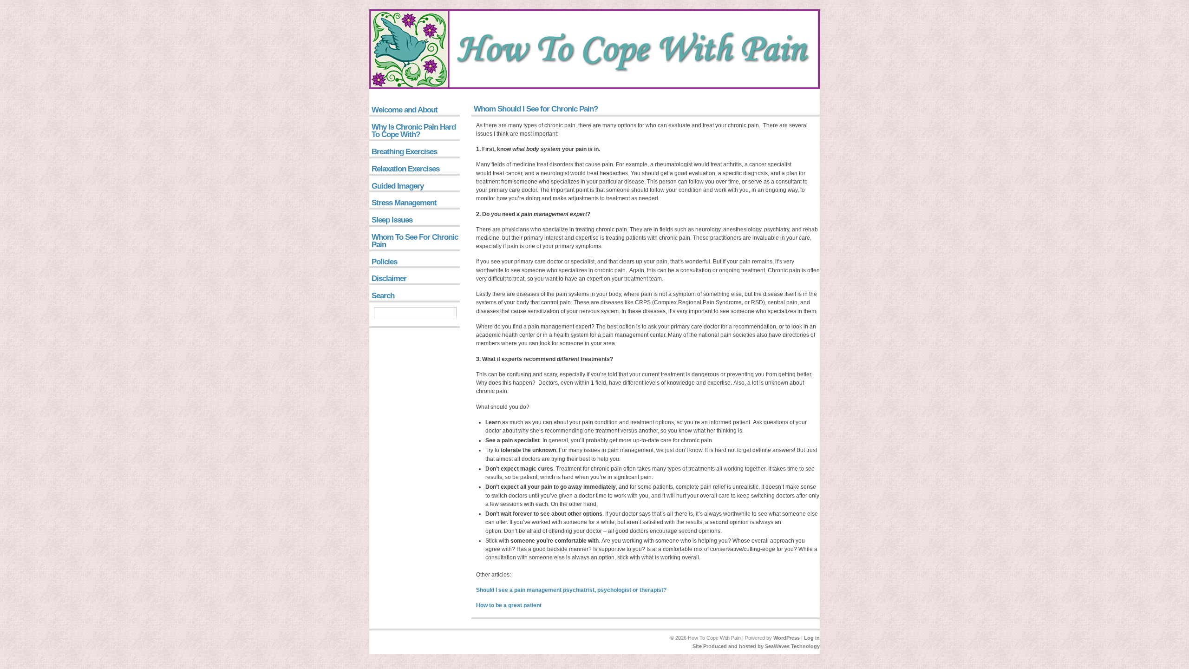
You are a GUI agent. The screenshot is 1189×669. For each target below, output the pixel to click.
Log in (812, 638)
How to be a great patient (509, 605)
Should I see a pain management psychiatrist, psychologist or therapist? (571, 590)
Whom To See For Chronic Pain (415, 241)
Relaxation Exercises (405, 168)
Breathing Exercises (404, 151)
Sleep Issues (392, 220)
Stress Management (404, 202)
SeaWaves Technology (792, 646)
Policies (384, 261)
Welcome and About (405, 109)
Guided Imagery (398, 186)
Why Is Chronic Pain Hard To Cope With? (414, 131)
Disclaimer (389, 278)
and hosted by (746, 646)
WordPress (786, 638)
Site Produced (709, 646)
